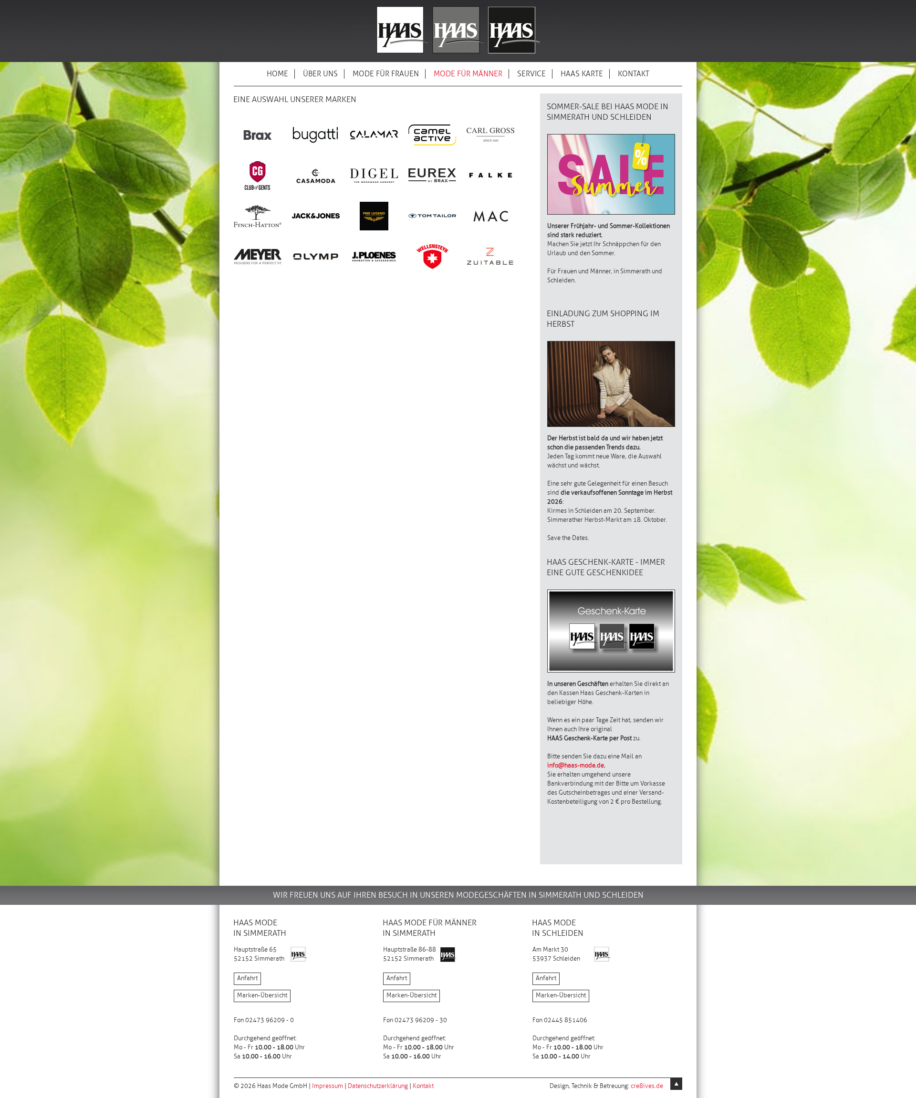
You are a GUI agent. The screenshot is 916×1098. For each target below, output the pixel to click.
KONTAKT (633, 74)
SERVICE (531, 74)
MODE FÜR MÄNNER (468, 74)
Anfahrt (247, 978)
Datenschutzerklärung (378, 1086)
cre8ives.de (647, 1086)
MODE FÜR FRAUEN (386, 74)
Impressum (327, 1086)
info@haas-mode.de (575, 765)
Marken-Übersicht (262, 995)
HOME (277, 74)
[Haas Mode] (458, 54)
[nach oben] (676, 1084)
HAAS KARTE (582, 74)
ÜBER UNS (320, 74)
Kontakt (423, 1086)
